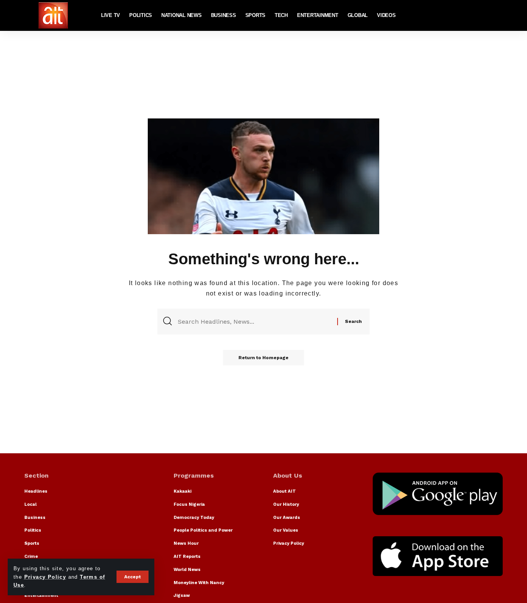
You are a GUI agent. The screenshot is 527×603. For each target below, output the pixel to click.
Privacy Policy (45, 577)
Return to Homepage (263, 357)
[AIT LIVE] (53, 15)
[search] (497, 15)
